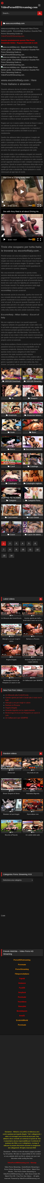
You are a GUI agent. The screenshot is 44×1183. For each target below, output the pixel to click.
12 (37, 549)
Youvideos (22, 1002)
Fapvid (22, 978)
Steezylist (22, 1006)
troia (23, 295)
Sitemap (33, 1162)
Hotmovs (22, 983)
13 (4, 556)
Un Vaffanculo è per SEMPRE (16, 718)
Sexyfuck (22, 992)
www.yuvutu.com (35, 364)
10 (23, 549)
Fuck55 (22, 988)
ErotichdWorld (22, 1020)
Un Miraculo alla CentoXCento (17, 695)
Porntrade (22, 997)
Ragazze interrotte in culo (27, 43)
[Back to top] (37, 1177)
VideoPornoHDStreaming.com (15, 7)
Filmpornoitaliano (22, 974)
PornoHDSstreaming (22, 960)
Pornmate (22, 964)
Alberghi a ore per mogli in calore (17, 703)
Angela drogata (11, 708)
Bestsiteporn (22, 1011)
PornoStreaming (22, 969)
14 (11, 556)
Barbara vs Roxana (12, 705)
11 (30, 549)
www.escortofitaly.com (17, 92)
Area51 (22, 1016)
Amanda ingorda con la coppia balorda (20, 710)
